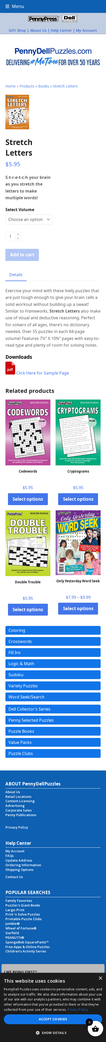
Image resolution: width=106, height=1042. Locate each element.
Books (43, 86)
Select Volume (19, 209)
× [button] (100, 978)
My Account (86, 30)
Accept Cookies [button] (53, 1019)
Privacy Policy (77, 1009)
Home (10, 86)
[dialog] (53, 1007)
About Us (38, 30)
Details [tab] (16, 274)
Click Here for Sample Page (42, 373)
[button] (14, 6)
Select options (28, 499)
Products (27, 86)
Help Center (61, 30)
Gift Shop (17, 30)
